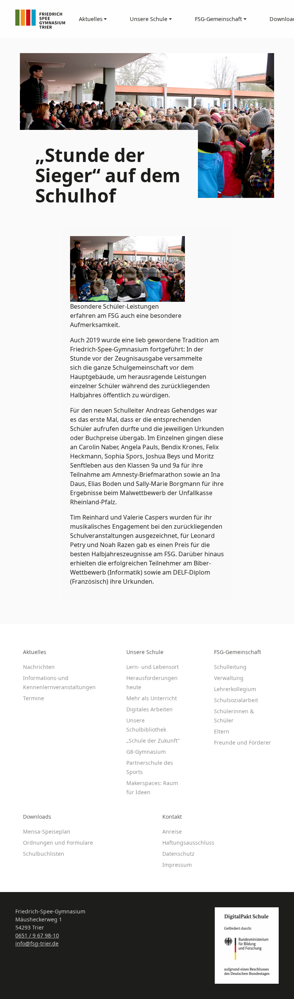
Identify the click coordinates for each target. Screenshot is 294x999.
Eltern (221, 731)
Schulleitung (230, 666)
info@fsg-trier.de (37, 943)
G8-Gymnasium (146, 751)
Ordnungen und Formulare (58, 842)
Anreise (172, 831)
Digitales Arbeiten (149, 709)
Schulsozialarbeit (236, 700)
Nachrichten (39, 666)
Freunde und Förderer (242, 742)
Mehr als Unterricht (151, 698)
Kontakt (172, 816)
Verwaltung (228, 678)
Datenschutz (178, 853)
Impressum (177, 864)
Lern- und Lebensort (152, 666)
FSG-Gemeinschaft (237, 652)
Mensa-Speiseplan (46, 831)
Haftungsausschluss (188, 842)
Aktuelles (34, 652)
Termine (33, 698)
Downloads (37, 816)
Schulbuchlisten (43, 853)
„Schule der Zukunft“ (153, 740)
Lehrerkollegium (235, 689)
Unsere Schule (144, 652)
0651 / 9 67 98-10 (37, 935)
